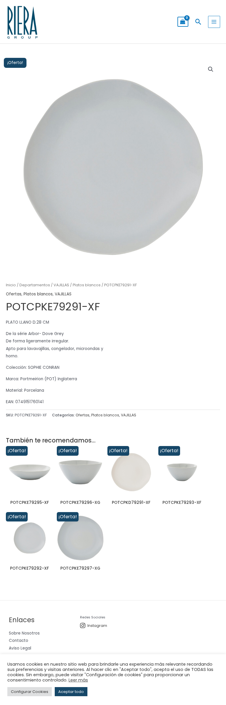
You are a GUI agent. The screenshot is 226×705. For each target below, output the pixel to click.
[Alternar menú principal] (214, 22)
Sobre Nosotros (24, 633)
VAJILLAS (61, 284)
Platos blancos (87, 284)
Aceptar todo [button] (71, 691)
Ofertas (13, 294)
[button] (198, 22)
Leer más (78, 680)
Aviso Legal (20, 648)
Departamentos (34, 284)
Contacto (18, 640)
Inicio (11, 284)
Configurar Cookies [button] (29, 691)
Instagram (97, 625)
